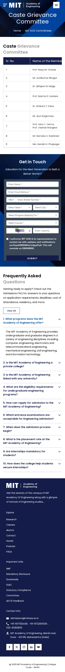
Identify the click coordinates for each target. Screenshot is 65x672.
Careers (10, 524)
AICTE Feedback (15, 600)
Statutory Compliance (18, 590)
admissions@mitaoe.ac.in (24, 618)
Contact (11, 535)
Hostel (9, 540)
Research (11, 519)
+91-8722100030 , (39, 623)
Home (17, 30)
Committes (12, 595)
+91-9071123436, (19, 623)
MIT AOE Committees (38, 30)
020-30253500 (14, 627)
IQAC (9, 584)
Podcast (10, 546)
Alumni (10, 530)
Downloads (12, 579)
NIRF (8, 568)
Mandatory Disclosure (18, 574)
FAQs (9, 551)
